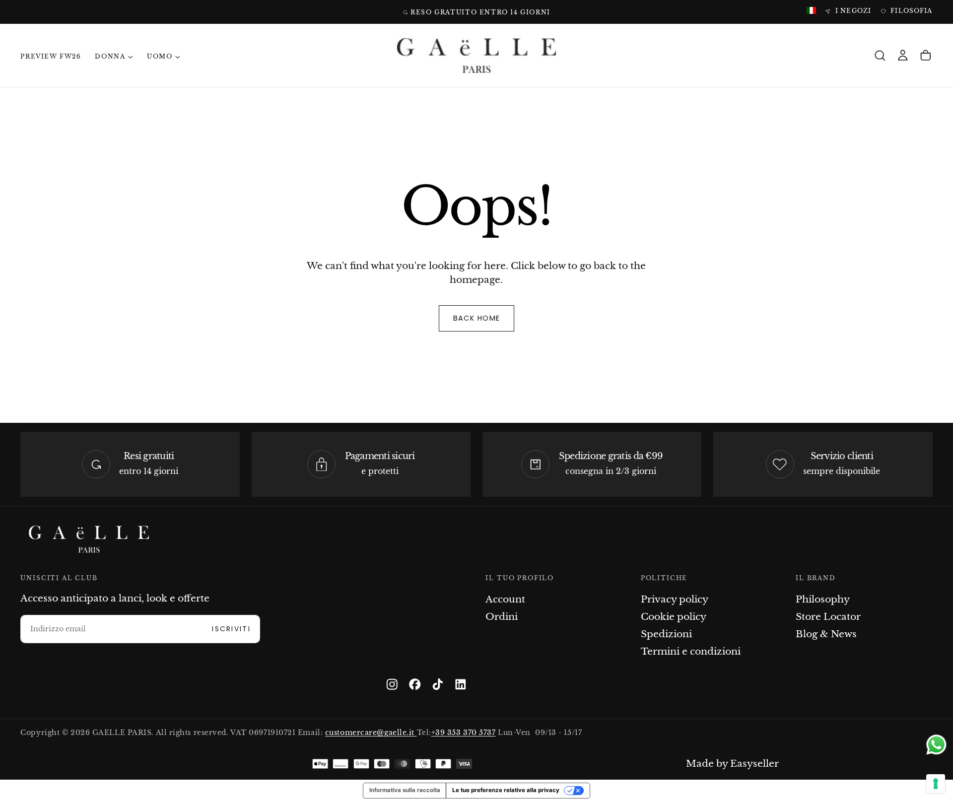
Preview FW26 (50, 56)
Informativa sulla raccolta (404, 790)
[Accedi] (903, 56)
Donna (110, 56)
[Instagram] (392, 684)
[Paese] (811, 11)
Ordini (501, 616)
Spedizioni (666, 634)
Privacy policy (674, 599)
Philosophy (823, 599)
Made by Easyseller (732, 763)
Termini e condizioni (691, 651)
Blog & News (826, 634)
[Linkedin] (461, 684)
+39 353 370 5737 (463, 733)
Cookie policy (673, 616)
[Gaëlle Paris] (88, 539)
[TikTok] (438, 684)
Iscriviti (231, 629)
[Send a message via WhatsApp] (936, 744)
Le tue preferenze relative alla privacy (505, 790)
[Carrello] (926, 56)
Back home (476, 318)
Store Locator (828, 616)
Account (505, 599)
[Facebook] (415, 684)
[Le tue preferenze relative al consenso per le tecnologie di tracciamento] (935, 783)
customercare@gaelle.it (371, 733)
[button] (880, 56)
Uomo (159, 56)
